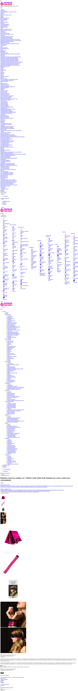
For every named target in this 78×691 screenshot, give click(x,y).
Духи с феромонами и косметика (39, 485)
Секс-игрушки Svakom (22, 486)
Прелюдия (9, 392)
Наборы (20, 490)
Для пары (9, 456)
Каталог (6, 313)
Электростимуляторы (8, 491)
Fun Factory (25, 485)
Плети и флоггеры (34, 490)
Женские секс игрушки (4, 485)
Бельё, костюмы (10, 341)
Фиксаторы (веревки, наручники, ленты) (8, 490)
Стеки (27, 491)
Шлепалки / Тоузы (22, 491)
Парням (8, 425)
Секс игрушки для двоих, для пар (16, 485)
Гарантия (2, 680)
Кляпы (17, 490)
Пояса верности (41, 490)
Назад (7, 312)
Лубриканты (9, 385)
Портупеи (57, 490)
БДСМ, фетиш (10, 363)
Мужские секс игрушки (63, 485)
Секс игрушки (6, 486)
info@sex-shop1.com (5, 198)
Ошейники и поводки (26, 490)
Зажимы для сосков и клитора (34, 491)
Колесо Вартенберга (51, 490)
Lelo (54, 485)
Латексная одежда (15, 491)
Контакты (2, 682)
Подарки (9, 416)
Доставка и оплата (4, 679)
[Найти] (1, 8)
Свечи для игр (47, 491)
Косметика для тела (50, 485)
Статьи (1, 681)
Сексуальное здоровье (11, 403)
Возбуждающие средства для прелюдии (34, 486)
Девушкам (9, 440)
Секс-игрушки (10, 316)
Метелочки (42, 491)
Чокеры (45, 490)
